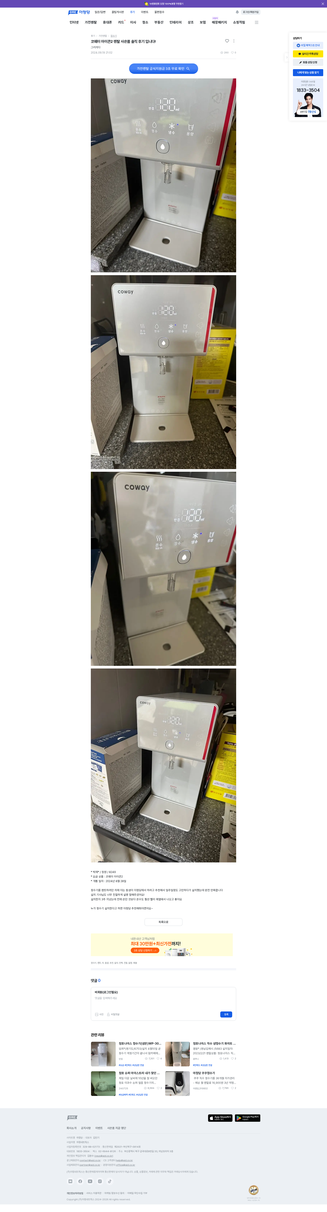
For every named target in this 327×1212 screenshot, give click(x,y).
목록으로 (163, 922)
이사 (133, 22)
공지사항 (86, 1128)
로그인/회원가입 (250, 12)
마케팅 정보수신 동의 (114, 1193)
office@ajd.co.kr (125, 1165)
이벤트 (144, 12)
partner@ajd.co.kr (90, 1165)
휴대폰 (107, 22)
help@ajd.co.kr (124, 1160)
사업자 (215, 18)
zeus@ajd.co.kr (103, 1155)
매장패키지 (219, 22)
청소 (145, 22)
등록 (226, 1014)
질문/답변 (100, 12)
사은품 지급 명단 (116, 1128)
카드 (121, 22)
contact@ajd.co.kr (90, 1160)
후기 (132, 12)
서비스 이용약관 (93, 1193)
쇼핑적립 (239, 22)
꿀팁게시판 (118, 12)
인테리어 (176, 22)
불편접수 (159, 12)
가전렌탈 (91, 22)
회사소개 (71, 1128)
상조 (191, 22)
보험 (203, 22)
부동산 (159, 22)
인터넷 (74, 22)
